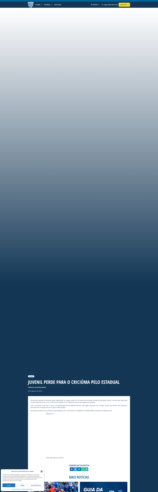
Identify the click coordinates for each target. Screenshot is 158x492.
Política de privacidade (27, 489)
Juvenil (31, 376)
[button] (41, 471)
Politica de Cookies (16, 489)
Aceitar (9, 485)
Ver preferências (36, 485)
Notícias (57, 5)
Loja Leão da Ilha (111, 5)
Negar (22, 485)
